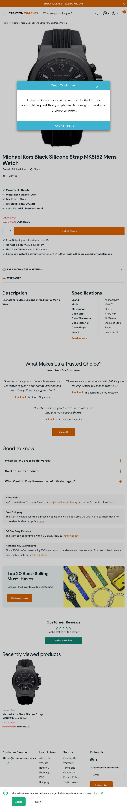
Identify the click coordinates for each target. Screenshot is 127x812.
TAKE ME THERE (63, 126)
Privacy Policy (91, 793)
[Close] (112, 793)
